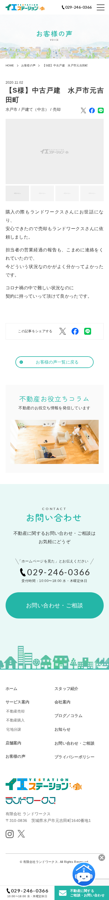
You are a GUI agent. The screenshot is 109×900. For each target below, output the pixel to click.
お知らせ (62, 729)
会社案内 (62, 702)
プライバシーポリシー (74, 757)
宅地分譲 (13, 729)
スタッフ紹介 (66, 688)
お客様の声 (15, 756)
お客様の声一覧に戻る (57, 362)
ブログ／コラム (68, 715)
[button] (17, 193)
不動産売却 (15, 711)
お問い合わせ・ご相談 (54, 605)
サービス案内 (18, 702)
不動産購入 (15, 720)
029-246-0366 (30, 891)
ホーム (12, 688)
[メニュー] (101, 7)
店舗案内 (14, 743)
